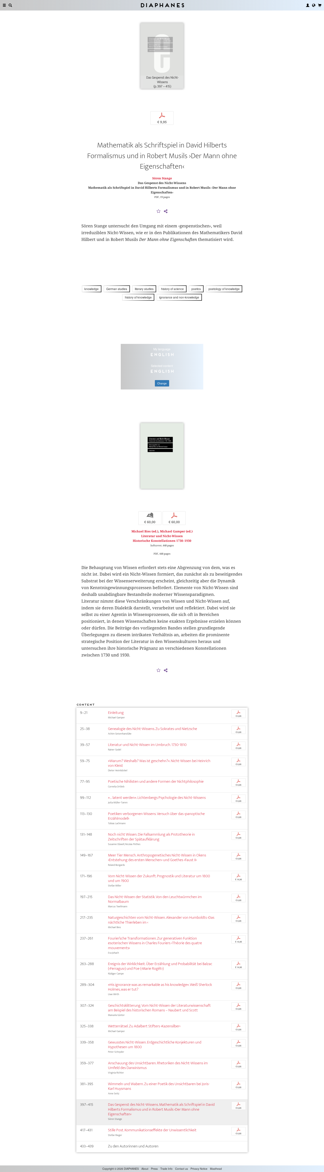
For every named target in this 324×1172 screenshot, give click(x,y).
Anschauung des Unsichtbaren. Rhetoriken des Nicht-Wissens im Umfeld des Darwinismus (158, 1065)
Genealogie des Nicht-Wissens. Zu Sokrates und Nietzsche (152, 728)
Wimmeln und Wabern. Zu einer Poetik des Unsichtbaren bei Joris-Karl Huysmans (159, 1086)
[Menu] (4, 5)
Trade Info (166, 1168)
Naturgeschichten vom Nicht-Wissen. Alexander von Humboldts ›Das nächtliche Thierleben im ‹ (161, 919)
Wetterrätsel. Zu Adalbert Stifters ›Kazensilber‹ (144, 1026)
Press (154, 1168)
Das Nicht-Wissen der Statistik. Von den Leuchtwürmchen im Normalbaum (155, 899)
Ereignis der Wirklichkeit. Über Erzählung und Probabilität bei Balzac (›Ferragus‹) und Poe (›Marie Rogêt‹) (160, 966)
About (144, 1168)
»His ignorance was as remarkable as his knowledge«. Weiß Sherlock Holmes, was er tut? (160, 987)
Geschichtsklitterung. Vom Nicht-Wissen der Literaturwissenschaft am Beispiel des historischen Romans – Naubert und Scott (159, 1007)
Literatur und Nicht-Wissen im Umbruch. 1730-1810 (147, 744)
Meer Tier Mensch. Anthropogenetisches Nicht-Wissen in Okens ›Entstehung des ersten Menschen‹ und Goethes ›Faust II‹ (157, 857)
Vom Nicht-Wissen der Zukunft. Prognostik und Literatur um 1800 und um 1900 (159, 878)
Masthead (216, 1168)
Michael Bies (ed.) (144, 531)
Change (162, 383)
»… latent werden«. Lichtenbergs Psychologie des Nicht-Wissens (157, 797)
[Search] (10, 5)
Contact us (181, 1168)
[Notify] (159, 211)
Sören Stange (162, 178)
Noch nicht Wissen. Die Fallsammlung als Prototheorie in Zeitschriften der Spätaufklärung (151, 836)
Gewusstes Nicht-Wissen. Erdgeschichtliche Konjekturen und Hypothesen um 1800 (154, 1044)
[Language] (313, 5)
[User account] (307, 5)
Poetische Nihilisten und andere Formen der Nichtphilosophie (156, 781)
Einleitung (116, 712)
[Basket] (319, 5)
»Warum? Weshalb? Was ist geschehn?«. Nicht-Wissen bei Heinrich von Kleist (159, 763)
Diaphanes (162, 5)
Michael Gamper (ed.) (176, 531)
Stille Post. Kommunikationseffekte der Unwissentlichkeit (152, 1130)
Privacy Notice (198, 1168)
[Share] (165, 211)
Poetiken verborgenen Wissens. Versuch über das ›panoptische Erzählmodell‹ (156, 816)
